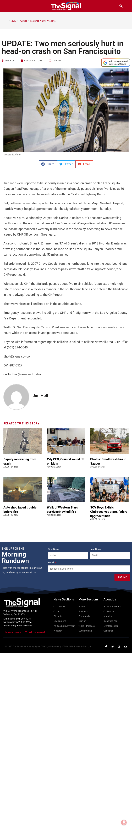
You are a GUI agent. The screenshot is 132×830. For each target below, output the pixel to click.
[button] (11, 6)
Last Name (96, 549)
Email (51, 562)
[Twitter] (112, 646)
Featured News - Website (43, 20)
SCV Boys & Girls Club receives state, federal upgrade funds (109, 512)
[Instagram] (119, 646)
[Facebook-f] (106, 646)
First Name (54, 549)
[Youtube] (125, 646)
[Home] (7, 20)
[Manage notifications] (124, 822)
